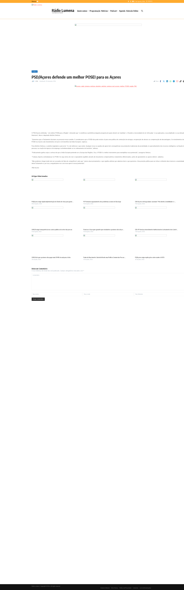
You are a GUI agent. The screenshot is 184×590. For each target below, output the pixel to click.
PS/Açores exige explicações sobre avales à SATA (149, 257)
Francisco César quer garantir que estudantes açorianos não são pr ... (103, 229)
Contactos (135, 588)
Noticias (104, 11)
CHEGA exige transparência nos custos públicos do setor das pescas (52, 229)
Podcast (113, 11)
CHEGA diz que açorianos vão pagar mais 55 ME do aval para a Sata (51, 257)
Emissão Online (132, 11)
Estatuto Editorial (105, 588)
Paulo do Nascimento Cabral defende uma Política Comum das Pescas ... (104, 257)
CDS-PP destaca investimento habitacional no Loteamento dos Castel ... (156, 229)
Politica (34, 71)
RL (37, 81)
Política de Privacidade (125, 588)
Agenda (122, 11)
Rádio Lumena (63, 10)
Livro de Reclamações (145, 588)
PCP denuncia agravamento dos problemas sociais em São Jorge (102, 201)
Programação (95, 11)
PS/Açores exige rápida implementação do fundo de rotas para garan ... (52, 201)
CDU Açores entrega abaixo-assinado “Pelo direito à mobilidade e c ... (155, 201)
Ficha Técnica (114, 588)
